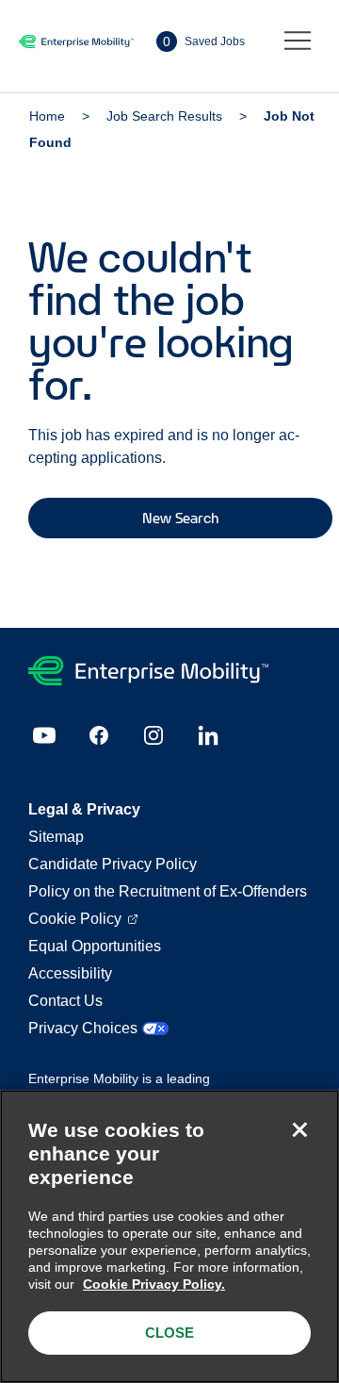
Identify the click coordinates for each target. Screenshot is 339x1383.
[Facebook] (99, 735)
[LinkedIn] (208, 735)
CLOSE (169, 1333)
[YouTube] (44, 735)
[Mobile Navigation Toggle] (297, 41)
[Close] (299, 1129)
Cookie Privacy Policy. (154, 1284)
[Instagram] (153, 735)
